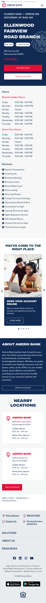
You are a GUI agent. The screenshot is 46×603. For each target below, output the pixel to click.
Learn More (15, 320)
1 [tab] (18, 328)
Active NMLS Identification (14, 568)
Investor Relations (34, 568)
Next (44, 290)
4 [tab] (25, 328)
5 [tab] (28, 328)
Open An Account (23, 76)
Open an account (23, 388)
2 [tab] (20, 328)
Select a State (7, 498)
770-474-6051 (10, 59)
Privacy (36, 566)
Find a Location (12, 487)
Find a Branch (12, 515)
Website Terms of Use (32, 571)
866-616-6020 (33, 515)
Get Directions (23, 68)
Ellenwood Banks (9, 500)
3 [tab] (23, 328)
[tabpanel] (23, 290)
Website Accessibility (13, 571)
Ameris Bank (21, 417)
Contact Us (11, 521)
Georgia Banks (22, 498)
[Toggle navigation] (42, 5)
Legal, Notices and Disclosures (18, 566)
